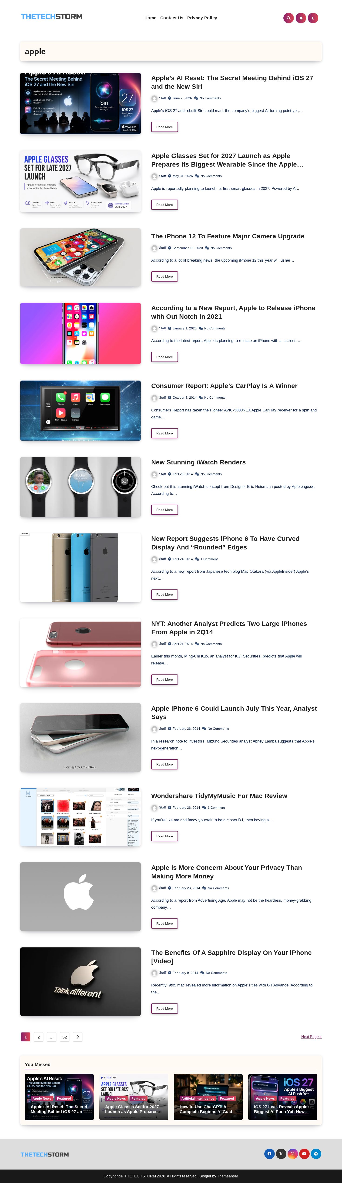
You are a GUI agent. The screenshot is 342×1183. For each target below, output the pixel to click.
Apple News (42, 1098)
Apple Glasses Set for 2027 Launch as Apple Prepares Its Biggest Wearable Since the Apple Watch (224, 164)
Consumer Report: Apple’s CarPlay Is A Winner (224, 385)
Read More (164, 127)
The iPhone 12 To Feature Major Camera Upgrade (228, 236)
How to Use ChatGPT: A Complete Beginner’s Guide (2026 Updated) (207, 1111)
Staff (162, 98)
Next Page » (311, 1037)
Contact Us (172, 18)
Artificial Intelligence (197, 1098)
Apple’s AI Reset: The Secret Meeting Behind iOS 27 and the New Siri (59, 1111)
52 (64, 1037)
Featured (64, 1098)
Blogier (205, 1176)
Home (150, 18)
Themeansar (227, 1176)
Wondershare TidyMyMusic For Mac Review (219, 795)
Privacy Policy (202, 18)
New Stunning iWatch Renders (198, 462)
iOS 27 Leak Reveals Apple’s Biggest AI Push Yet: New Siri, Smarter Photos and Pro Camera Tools (282, 1114)
